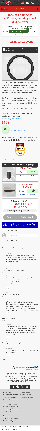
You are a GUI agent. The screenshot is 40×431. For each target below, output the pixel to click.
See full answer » (11, 286)
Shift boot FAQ (27, 392)
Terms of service (5, 429)
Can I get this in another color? (11, 294)
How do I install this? (8, 318)
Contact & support (11, 397)
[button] (7, 264)
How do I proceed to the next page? (13, 248)
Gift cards (25, 399)
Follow (3, 250)
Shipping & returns (11, 399)
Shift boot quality (11, 404)
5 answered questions (13, 160)
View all (4, 359)
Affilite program (10, 420)
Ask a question (29, 160)
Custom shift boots (11, 406)
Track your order (28, 397)
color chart (23, 306)
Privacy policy (14, 429)
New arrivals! (26, 395)
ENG (22, 3)
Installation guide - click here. (12, 119)
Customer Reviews (11, 395)
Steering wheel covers (12, 409)
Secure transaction (18, 130)
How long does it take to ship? (11, 343)
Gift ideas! (8, 411)
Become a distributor (12, 418)
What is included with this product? (13, 270)
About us (8, 392)
